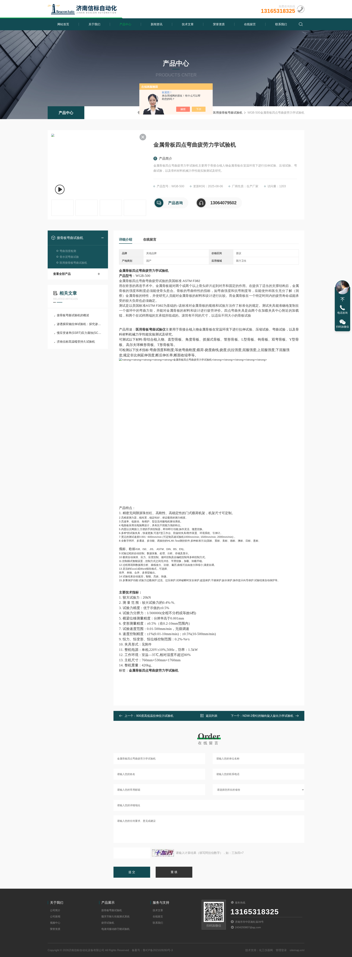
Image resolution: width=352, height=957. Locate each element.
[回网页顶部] (342, 299)
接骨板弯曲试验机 (70, 238)
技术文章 (188, 24)
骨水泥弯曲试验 (69, 256)
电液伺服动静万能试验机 (115, 929)
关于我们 (94, 24)
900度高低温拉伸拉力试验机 (154, 715)
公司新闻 (55, 916)
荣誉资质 (219, 24)
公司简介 (55, 910)
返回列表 (211, 715)
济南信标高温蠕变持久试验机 (76, 341)
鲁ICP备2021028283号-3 (158, 950)
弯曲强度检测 (68, 250)
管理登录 (281, 950)
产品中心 (125, 24)
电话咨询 (342, 312)
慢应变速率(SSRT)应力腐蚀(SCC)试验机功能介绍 (79, 332)
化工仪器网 (266, 950)
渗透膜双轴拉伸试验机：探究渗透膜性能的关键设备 (79, 324)
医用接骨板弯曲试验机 (227, 112)
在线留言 (250, 24)
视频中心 (55, 922)
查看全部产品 (62, 273)
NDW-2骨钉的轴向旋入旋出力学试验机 (268, 715)
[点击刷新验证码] (163, 853)
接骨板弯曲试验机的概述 (73, 315)
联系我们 (281, 24)
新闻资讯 (156, 24)
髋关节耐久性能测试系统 (115, 916)
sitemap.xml (297, 950)
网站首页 (63, 24)
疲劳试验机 (107, 922)
